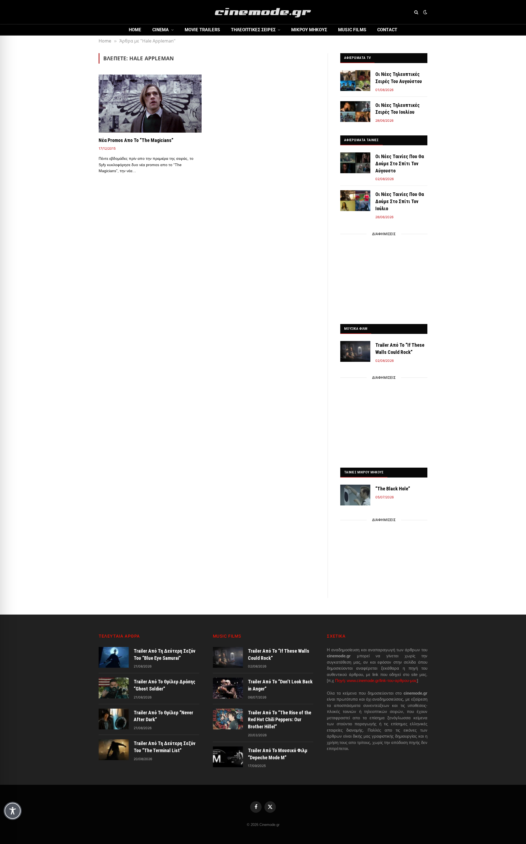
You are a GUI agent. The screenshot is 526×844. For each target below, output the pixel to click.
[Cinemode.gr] (263, 12)
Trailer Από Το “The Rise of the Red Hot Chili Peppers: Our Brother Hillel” (279, 719)
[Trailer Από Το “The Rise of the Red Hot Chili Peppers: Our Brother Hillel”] (228, 719)
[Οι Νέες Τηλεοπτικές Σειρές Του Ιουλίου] (355, 111)
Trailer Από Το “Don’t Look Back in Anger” (280, 685)
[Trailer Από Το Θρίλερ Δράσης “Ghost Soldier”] (114, 688)
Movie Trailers (202, 29)
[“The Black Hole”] (355, 495)
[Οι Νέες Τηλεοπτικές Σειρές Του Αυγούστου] (355, 80)
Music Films (352, 29)
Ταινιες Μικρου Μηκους (364, 472)
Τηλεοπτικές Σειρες (253, 29)
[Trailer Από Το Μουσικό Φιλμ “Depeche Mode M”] (228, 756)
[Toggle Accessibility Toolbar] (12, 810)
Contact (387, 29)
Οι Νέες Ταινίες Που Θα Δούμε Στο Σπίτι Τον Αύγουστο (399, 163)
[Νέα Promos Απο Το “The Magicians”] (150, 104)
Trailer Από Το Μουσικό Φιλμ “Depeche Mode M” (277, 754)
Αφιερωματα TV (357, 58)
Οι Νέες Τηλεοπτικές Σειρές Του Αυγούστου (398, 77)
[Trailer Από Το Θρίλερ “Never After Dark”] (114, 719)
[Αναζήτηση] (416, 12)
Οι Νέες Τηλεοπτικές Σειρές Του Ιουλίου (397, 108)
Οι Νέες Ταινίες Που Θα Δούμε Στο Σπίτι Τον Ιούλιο (399, 201)
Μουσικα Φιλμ (355, 328)
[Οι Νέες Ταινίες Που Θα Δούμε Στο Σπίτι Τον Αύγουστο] (355, 162)
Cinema (160, 29)
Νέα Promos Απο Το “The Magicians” (136, 140)
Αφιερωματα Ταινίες (361, 140)
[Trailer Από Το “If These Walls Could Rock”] (355, 351)
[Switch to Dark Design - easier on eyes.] (424, 12)
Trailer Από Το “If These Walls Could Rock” (399, 348)
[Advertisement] (384, 277)
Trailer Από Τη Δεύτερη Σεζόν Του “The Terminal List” (164, 746)
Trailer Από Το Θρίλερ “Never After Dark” (163, 716)
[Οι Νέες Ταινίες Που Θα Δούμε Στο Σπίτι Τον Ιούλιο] (355, 200)
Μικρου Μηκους (309, 29)
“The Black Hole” (392, 488)
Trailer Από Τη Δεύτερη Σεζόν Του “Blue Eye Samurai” (164, 654)
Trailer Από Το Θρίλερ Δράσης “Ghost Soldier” (164, 685)
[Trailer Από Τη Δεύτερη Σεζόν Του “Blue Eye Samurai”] (114, 657)
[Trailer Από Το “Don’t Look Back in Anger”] (228, 688)
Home (135, 29)
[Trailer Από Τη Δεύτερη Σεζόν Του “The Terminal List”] (114, 749)
